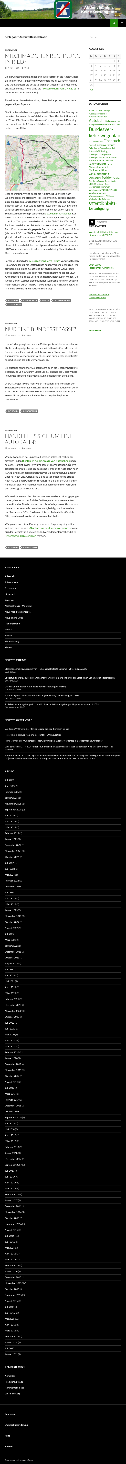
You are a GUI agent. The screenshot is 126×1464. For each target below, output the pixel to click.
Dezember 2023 (13, 886)
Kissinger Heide (97, 157)
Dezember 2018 (13, 1105)
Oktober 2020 (12, 1016)
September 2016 (13, 1224)
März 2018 (10, 1141)
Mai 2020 (10, 1034)
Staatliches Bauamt (96, 181)
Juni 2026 (10, 785)
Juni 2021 (10, 975)
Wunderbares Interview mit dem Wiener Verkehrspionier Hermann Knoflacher (62, 740)
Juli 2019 (9, 1087)
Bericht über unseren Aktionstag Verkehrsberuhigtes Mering (35, 686)
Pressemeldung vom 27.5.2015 (59, 88)
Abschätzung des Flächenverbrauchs (50, 527)
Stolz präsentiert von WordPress (19, 1460)
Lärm (109, 164)
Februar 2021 (12, 999)
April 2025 (10, 821)
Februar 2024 (12, 880)
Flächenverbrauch (105, 144)
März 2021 (10, 993)
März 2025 (10, 827)
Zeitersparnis (14, 304)
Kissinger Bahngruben (100, 154)
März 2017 (10, 1188)
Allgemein (10, 576)
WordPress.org (12, 1393)
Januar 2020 (11, 1058)
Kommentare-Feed (14, 1387)
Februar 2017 (12, 1194)
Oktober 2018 (12, 1111)
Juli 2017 (9, 1170)
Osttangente (95, 177)
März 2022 (10, 939)
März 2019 (10, 1093)
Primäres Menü (122, 23)
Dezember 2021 (13, 951)
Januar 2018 (11, 1153)
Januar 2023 (11, 910)
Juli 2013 (9, 1348)
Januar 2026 (11, 797)
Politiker (116, 178)
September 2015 (13, 1295)
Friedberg (94, 148)
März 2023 (10, 904)
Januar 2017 (11, 1200)
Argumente (11, 50)
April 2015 (10, 1324)
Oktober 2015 (12, 1289)
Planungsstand (12, 623)
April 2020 (10, 1040)
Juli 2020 (9, 1022)
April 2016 (10, 1253)
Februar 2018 (12, 1147)
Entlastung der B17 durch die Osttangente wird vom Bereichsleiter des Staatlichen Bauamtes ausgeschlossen (60, 677)
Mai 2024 (10, 874)
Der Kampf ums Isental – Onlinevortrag (41, 734)
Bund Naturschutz (96, 141)
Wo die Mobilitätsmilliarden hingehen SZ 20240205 (103, 233)
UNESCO (92, 184)
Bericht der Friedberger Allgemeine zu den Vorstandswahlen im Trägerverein (104, 276)
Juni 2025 (10, 815)
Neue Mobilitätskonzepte (18, 611)
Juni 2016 (10, 1241)
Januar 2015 (11, 1342)
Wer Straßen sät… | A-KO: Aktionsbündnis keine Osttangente (36, 746)
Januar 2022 (11, 945)
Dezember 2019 (13, 1064)
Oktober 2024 (12, 857)
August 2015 (11, 1301)
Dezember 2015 (13, 1277)
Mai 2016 (10, 1247)
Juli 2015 (9, 1306)
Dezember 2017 (13, 1158)
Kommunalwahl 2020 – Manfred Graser (75, 758)
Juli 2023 (9, 892)
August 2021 (11, 963)
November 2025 (13, 803)
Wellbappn (110, 196)
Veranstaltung (12, 641)
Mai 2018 (10, 1129)
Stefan (107, 181)
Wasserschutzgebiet (97, 196)
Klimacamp (111, 157)
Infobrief (94, 151)
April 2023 (10, 898)
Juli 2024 (9, 862)
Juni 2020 (10, 1028)
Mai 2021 (10, 981)
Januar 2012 (11, 1354)
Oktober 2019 (12, 1076)
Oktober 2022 (12, 922)
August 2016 (11, 1229)
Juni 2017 (10, 1176)
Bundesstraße (30, 300)
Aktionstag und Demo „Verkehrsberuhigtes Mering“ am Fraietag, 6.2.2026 (42, 695)
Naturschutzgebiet (98, 167)
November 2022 (13, 916)
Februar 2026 (12, 791)
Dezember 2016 (13, 1206)
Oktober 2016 (12, 1218)
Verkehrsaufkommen (99, 187)
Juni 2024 (10, 868)
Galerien (9, 599)
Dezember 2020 (13, 1005)
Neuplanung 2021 (14, 617)
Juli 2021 (9, 969)
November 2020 (13, 1010)
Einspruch (112, 140)
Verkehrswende (109, 189)
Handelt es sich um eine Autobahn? (39, 439)
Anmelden (10, 1375)
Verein (8, 647)
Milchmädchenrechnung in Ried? (43, 58)
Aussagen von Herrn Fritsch (44, 260)
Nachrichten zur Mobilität (18, 605)
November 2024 (13, 851)
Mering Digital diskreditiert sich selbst (49, 728)
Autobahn (13, 300)
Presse (8, 635)
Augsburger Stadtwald (97, 114)
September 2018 (13, 1117)
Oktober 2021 (12, 957)
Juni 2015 (10, 1312)
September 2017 (13, 1164)
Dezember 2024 (13, 845)
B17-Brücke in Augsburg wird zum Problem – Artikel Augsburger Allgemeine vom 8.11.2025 (52, 704)
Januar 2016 (11, 1271)
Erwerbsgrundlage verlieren (20, 535)
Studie (113, 181)
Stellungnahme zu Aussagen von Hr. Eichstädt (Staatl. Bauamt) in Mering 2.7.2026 (46, 668)
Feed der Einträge (14, 1381)
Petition (107, 177)
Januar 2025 (11, 839)
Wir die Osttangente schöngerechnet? (99, 296)
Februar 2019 (12, 1099)
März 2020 (10, 1046)
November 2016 (13, 1212)
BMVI (103, 125)
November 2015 (13, 1283)
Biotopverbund (95, 125)
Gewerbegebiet (107, 148)
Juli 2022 (9, 933)
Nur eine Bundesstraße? (40, 329)
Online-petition (98, 170)
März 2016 (10, 1259)
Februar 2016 (12, 1265)
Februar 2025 (12, 833)
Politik (8, 629)
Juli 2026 (9, 780)
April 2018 (10, 1135)
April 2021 (10, 987)
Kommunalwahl (97, 160)
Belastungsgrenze (113, 121)
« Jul (92, 89)
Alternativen (96, 110)
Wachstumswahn (97, 193)
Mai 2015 (10, 1318)
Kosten (45, 300)
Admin (27, 68)
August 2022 (11, 928)
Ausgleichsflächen (98, 116)
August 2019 (11, 1081)
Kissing (103, 151)
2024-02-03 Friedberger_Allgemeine (101, 266)
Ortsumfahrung (62, 300)
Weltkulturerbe (95, 199)
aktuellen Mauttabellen (58, 213)
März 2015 (10, 1330)
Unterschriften (102, 184)
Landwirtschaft (97, 163)
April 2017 (10, 1182)
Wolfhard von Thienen (107, 321)
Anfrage (107, 111)
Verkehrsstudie (95, 190)
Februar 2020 (12, 1052)
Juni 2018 (10, 1123)
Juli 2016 (9, 1235)
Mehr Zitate (96, 330)
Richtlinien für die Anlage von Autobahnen (46, 460)
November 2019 (13, 1070)
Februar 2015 (12, 1336)
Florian (91, 145)
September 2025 (13, 809)
